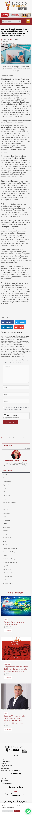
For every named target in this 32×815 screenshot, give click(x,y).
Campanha (6, 478)
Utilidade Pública (8, 583)
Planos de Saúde (6, 765)
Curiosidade (6, 495)
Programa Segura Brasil (10, 562)
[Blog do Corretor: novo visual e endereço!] (16, 605)
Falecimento (6, 520)
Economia (6, 506)
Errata (4, 516)
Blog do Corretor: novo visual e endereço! (16, 795)
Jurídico (5, 530)
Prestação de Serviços (9, 559)
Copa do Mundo (8, 485)
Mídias (3, 767)
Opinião (5, 544)
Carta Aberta (7, 481)
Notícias (3, 760)
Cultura (5, 492)
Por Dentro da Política (10, 548)
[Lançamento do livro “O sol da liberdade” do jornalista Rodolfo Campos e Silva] (16, 648)
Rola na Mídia (7, 569)
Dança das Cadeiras (9, 499)
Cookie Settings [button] (7, 811)
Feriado (5, 523)
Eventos (3, 763)
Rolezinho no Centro (9, 573)
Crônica (5, 488)
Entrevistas (6, 513)
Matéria (5, 534)
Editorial (5, 509)
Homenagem (7, 527)
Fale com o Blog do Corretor (10, 770)
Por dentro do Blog (9, 552)
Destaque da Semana (9, 502)
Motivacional (7, 537)
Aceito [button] (17, 811)
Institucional (5, 768)
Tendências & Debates (9, 580)
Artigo (5, 474)
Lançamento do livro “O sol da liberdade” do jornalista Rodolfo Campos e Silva (16, 669)
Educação (16, 799)
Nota (4, 541)
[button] (28, 21)
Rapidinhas (6, 566)
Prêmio (5, 555)
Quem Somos (5, 761)
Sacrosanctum (7, 576)
